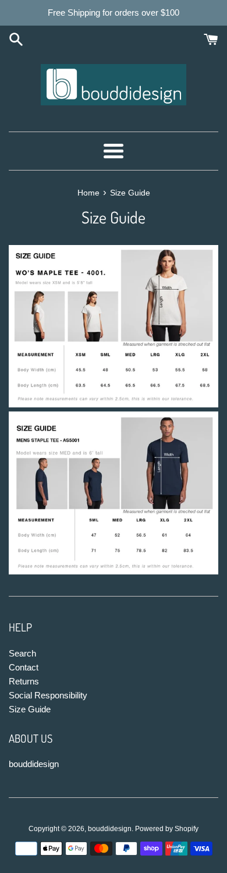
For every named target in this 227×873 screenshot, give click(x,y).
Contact (23, 667)
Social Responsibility (48, 695)
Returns (24, 681)
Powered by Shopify (166, 829)
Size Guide (30, 709)
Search (22, 653)
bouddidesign (34, 764)
